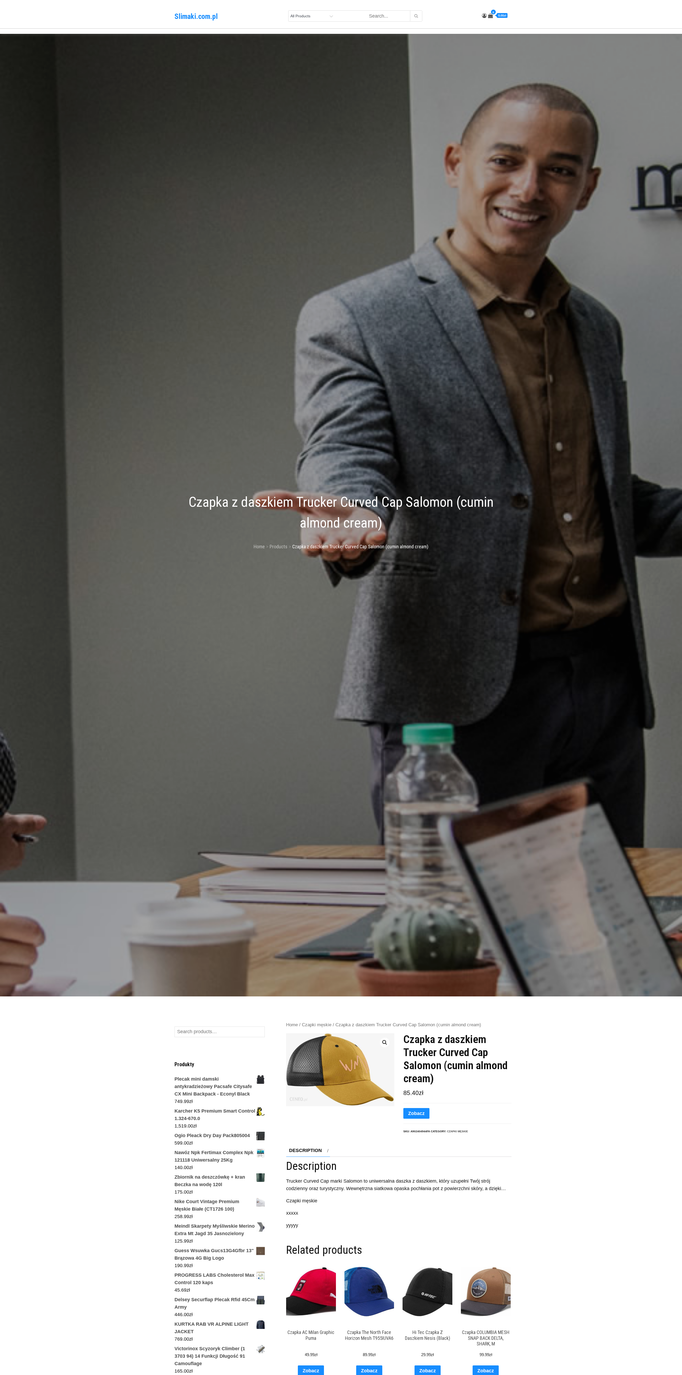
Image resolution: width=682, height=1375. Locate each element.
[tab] (308, 1150)
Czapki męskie (316, 1024)
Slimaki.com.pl (196, 16)
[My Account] (484, 15)
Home (292, 1024)
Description (305, 1150)
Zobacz (416, 1113)
